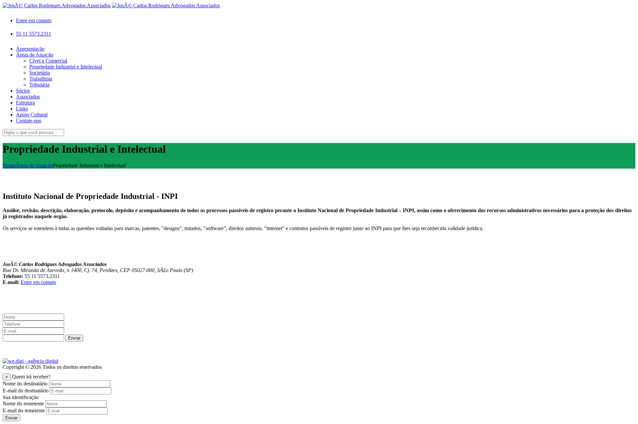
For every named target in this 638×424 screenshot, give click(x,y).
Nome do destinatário (25, 383)
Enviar (74, 338)
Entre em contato (34, 20)
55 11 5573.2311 (33, 34)
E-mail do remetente (24, 410)
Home (9, 165)
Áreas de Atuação (34, 165)
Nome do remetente (23, 403)
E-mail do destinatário (26, 390)
